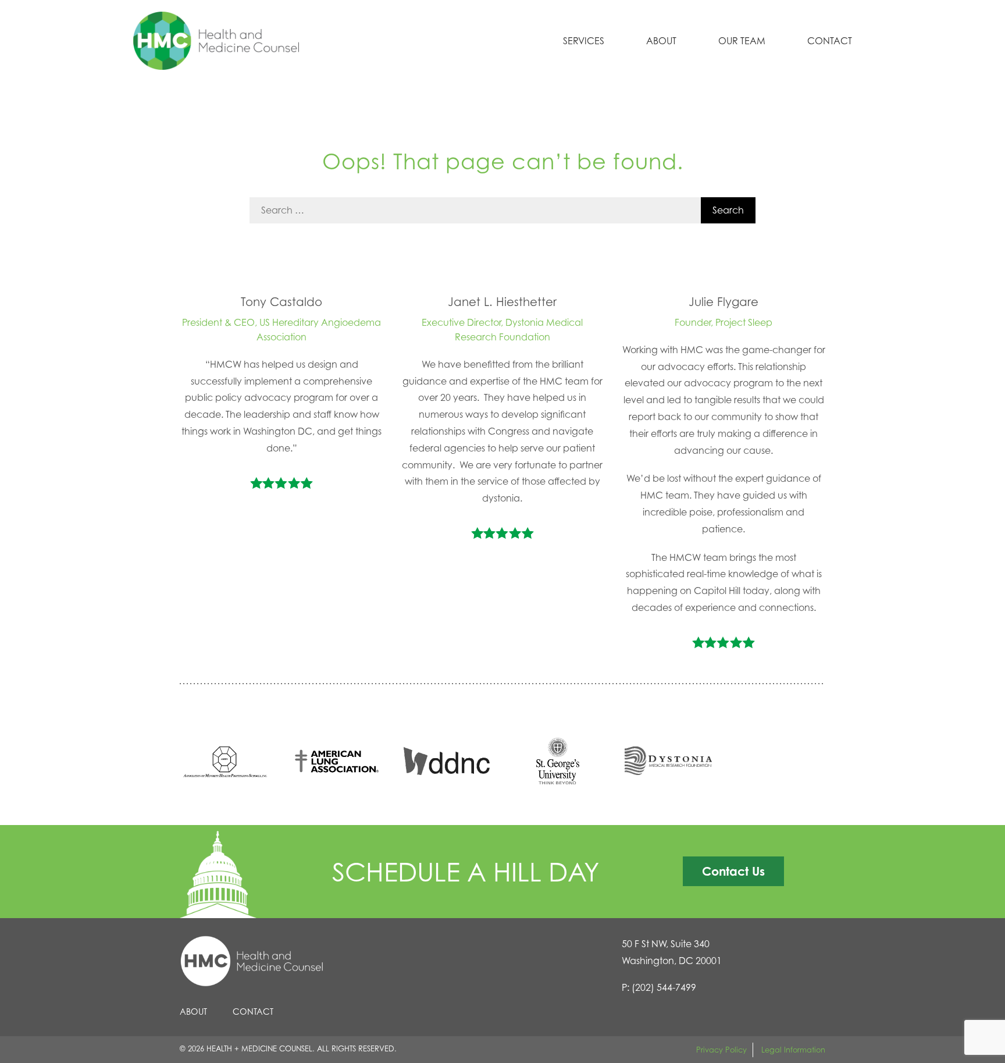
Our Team (741, 41)
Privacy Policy (721, 1049)
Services (583, 41)
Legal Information (793, 1049)
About (661, 41)
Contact (829, 41)
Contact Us (733, 871)
